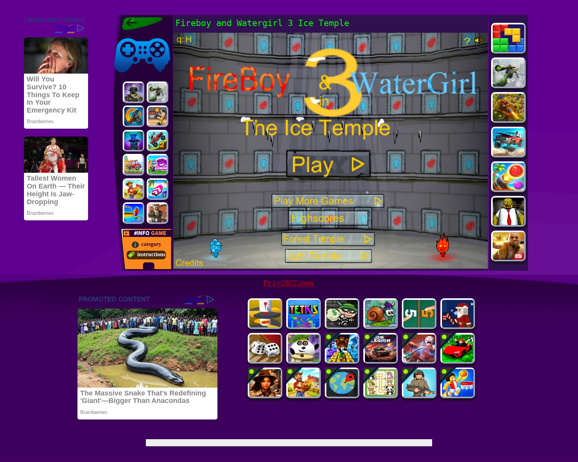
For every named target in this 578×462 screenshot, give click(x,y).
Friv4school (127, 36)
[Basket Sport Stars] (457, 394)
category (151, 244)
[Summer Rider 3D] (157, 189)
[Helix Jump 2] (265, 325)
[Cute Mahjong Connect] (380, 394)
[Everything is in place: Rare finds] (265, 394)
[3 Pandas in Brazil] (303, 360)
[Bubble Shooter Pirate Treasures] (508, 188)
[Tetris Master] (303, 325)
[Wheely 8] (133, 165)
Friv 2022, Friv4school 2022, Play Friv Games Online (140, 23)
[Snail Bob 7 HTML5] (380, 325)
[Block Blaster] (508, 49)
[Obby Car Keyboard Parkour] (457, 360)
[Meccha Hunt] (303, 394)
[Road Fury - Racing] (508, 153)
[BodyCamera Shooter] (419, 394)
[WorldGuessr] (342, 394)
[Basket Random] (157, 116)
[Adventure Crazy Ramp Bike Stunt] (133, 116)
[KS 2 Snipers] (157, 92)
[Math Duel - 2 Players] (419, 325)
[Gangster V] (508, 257)
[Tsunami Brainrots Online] (157, 165)
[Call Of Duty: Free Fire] (133, 92)
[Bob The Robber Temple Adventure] (342, 325)
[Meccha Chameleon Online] (419, 360)
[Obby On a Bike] (133, 213)
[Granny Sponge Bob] (508, 223)
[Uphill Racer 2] (133, 189)
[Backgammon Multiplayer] (265, 360)
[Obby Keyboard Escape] (342, 360)
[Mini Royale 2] (157, 213)
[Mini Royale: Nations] (133, 141)
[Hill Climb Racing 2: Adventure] (157, 141)
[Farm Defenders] (508, 119)
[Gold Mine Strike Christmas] (457, 325)
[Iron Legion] (380, 360)
